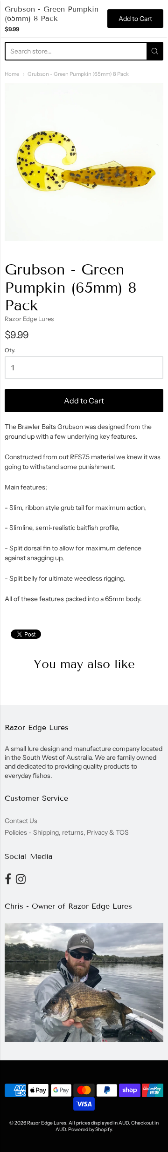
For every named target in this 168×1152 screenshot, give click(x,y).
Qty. (10, 350)
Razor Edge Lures (29, 318)
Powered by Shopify (90, 1129)
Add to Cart (84, 400)
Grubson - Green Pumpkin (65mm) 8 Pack (78, 74)
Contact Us (21, 821)
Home (12, 74)
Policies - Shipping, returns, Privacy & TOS (67, 832)
